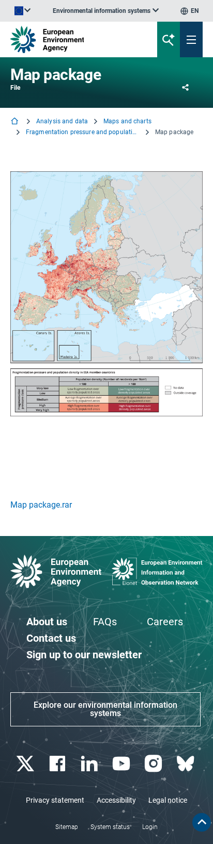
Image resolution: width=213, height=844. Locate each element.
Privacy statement (55, 800)
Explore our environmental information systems (105, 709)
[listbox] (106, 11)
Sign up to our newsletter (84, 654)
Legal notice (167, 800)
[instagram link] (154, 763)
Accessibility (116, 800)
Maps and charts (127, 121)
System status (110, 827)
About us (46, 621)
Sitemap (66, 827)
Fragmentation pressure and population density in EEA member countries (83, 132)
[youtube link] (122, 763)
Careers (165, 621)
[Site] (71, 39)
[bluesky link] (186, 763)
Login (150, 827)
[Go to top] (201, 822)
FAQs (105, 621)
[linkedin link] (90, 763)
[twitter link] (26, 763)
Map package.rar (41, 505)
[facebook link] (58, 763)
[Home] (15, 122)
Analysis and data (62, 121)
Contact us (51, 638)
